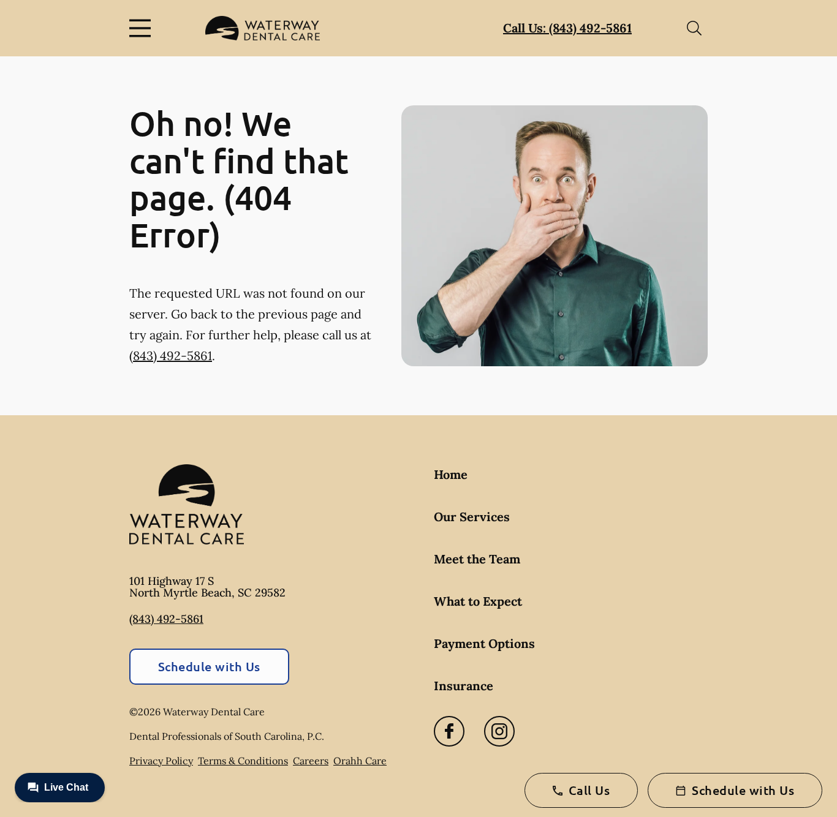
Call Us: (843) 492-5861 (567, 28)
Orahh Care (360, 761)
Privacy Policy (161, 761)
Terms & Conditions (243, 761)
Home (451, 474)
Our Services (472, 516)
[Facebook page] (449, 731)
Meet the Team (477, 559)
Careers (310, 761)
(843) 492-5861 (170, 355)
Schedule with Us (209, 666)
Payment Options (484, 643)
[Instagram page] (499, 731)
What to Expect (478, 601)
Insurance (463, 685)
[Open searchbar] (694, 28)
